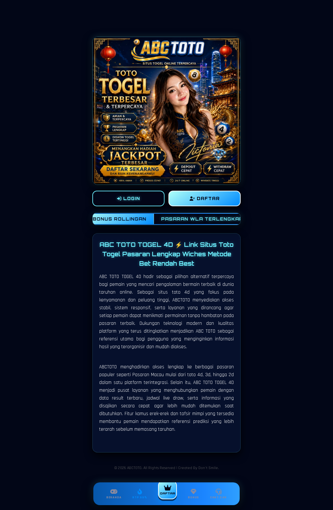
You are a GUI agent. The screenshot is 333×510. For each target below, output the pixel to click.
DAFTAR (207, 198)
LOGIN (131, 198)
